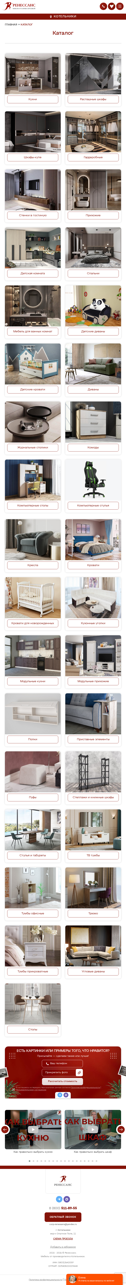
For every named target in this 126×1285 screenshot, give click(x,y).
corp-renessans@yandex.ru (63, 1224)
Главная (11, 24)
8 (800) (63, 1208)
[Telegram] (59, 1095)
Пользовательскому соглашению (31, 1090)
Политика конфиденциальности (45, 1280)
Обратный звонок (63, 1217)
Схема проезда (63, 1239)
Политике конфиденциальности (85, 1087)
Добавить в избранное (63, 1247)
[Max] (65, 1095)
